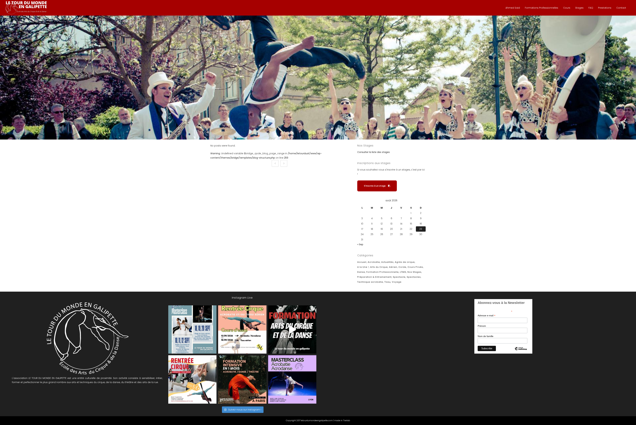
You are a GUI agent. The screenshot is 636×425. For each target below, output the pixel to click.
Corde (402, 267)
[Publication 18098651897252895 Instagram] (192, 329)
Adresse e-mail (486, 315)
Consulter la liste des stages (373, 152)
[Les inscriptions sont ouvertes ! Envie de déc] (192, 379)
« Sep (360, 244)
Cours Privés (415, 267)
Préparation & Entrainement (374, 277)
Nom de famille (485, 336)
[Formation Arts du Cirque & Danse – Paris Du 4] (242, 379)
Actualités (387, 262)
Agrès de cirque (405, 262)
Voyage (396, 281)
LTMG (403, 272)
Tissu (387, 281)
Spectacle (399, 277)
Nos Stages (414, 272)
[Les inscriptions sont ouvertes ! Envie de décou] (242, 329)
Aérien (393, 267)
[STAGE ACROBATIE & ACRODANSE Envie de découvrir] (292, 379)
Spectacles (414, 277)
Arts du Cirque (379, 267)
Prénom (482, 326)
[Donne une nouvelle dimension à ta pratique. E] (292, 329)
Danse (361, 272)
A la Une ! (363, 267)
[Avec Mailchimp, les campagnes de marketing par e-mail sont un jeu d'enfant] (521, 351)
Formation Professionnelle (382, 272)
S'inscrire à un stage (375, 185)
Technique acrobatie (370, 281)
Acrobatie (374, 262)
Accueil (361, 262)
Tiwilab (346, 420)
